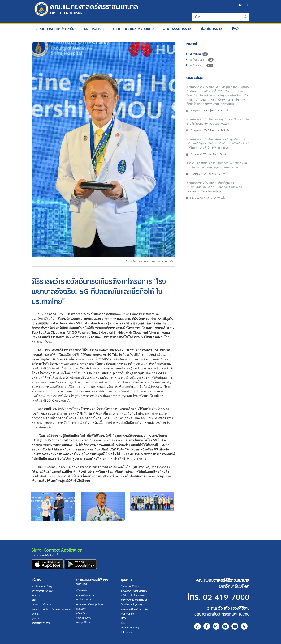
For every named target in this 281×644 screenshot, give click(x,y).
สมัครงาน (81, 609)
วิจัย (34, 600)
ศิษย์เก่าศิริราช (83, 599)
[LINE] (197, 626)
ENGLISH (243, 4)
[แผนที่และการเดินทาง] (244, 626)
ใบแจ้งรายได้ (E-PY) (131, 604)
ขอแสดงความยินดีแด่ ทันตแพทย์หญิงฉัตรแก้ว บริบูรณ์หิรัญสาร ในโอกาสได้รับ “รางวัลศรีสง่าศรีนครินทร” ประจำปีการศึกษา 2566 (217, 143)
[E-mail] (234, 626)
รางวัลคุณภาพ (83, 618)
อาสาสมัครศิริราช (41, 623)
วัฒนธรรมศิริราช (177, 28)
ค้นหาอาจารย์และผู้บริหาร (89, 604)
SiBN (123, 623)
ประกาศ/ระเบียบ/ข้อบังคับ (133, 28)
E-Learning (127, 632)
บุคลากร (36, 618)
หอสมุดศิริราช (83, 622)
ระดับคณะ (197, 53)
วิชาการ (36, 595)
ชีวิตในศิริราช (212, 28)
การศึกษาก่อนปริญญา (43, 586)
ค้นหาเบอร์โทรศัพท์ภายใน (134, 609)
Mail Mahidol (127, 613)
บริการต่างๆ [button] (94, 28)
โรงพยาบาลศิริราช (41, 604)
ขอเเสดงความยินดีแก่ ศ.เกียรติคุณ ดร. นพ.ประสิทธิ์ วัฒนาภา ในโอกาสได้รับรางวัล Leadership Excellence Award (214, 187)
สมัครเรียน (81, 613)
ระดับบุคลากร (200, 65)
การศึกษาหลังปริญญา (43, 591)
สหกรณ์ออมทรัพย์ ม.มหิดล (134, 600)
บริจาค (35, 613)
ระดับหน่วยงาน (200, 59)
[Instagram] (216, 626)
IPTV (123, 618)
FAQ (235, 28)
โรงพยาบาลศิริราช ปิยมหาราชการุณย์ (51, 609)
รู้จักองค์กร (81, 590)
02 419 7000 (226, 597)
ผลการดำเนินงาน (85, 595)
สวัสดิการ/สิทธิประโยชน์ (55, 28)
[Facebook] (206, 626)
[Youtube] (225, 626)
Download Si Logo (130, 627)
